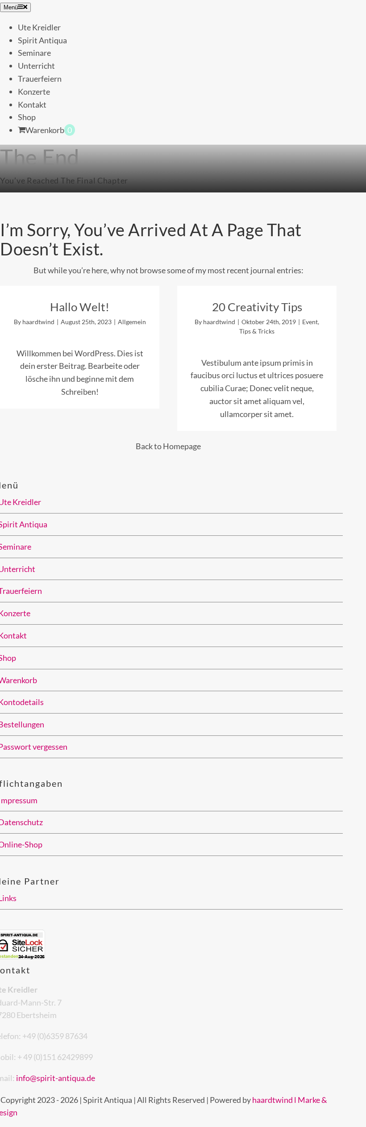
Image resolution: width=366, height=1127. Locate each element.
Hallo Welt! (79, 307)
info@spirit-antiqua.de (55, 1078)
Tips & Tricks (256, 331)
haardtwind (38, 322)
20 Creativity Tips (257, 307)
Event (310, 322)
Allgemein (132, 322)
